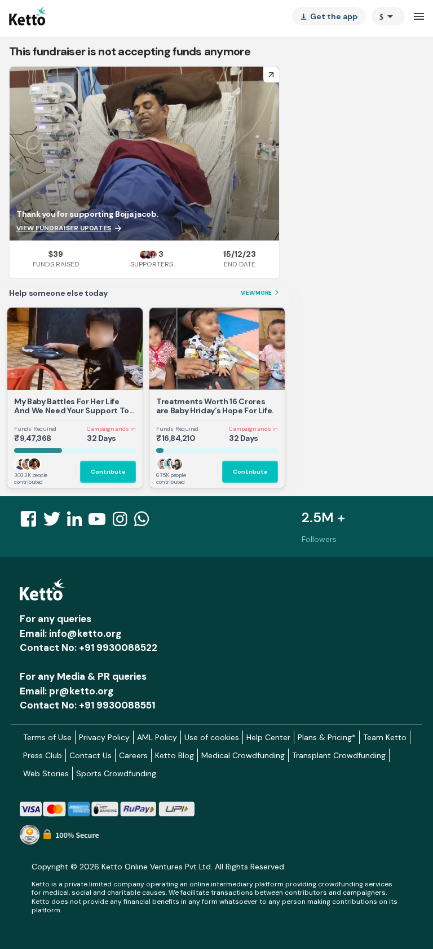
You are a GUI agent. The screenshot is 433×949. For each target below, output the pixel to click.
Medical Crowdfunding (243, 755)
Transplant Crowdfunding (339, 755)
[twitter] (55, 522)
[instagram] (123, 522)
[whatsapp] (145, 522)
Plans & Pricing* (327, 737)
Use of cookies (211, 737)
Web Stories (46, 773)
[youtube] (100, 522)
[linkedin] (78, 522)
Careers (133, 755)
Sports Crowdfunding (116, 773)
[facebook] (31, 522)
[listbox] (328, 16)
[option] (388, 16)
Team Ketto (385, 737)
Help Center (268, 737)
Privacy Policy (104, 737)
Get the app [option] (328, 16)
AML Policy (157, 737)
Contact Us (90, 755)
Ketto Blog (174, 755)
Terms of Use (47, 737)
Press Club (42, 755)
